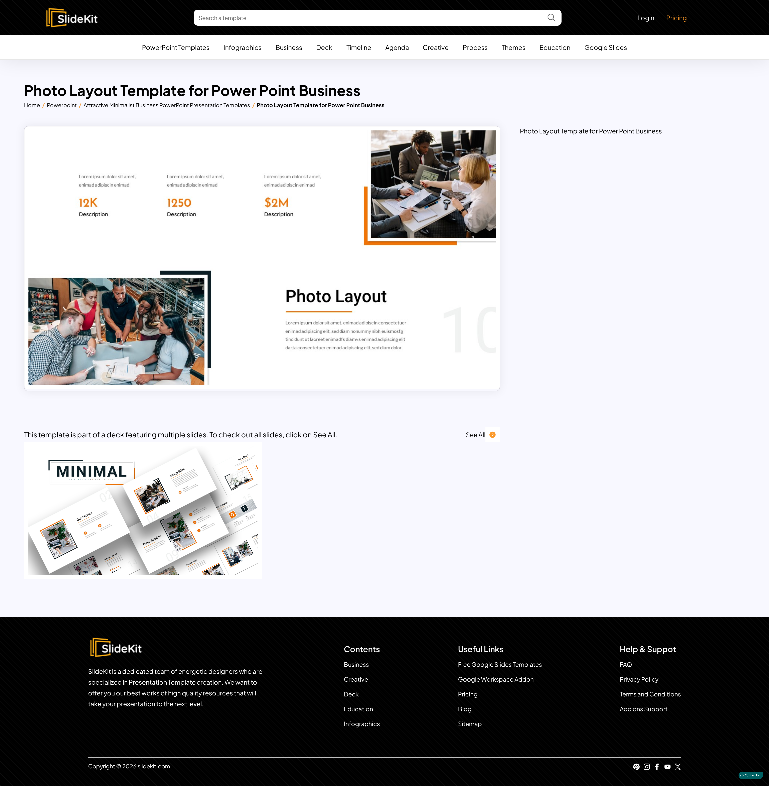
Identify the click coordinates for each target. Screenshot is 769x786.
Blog (465, 709)
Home (32, 105)
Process (475, 47)
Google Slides (605, 47)
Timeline (358, 47)
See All (475, 435)
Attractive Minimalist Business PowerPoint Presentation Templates (167, 105)
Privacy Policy (639, 679)
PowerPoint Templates (175, 47)
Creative (436, 47)
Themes (513, 47)
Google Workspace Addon (496, 679)
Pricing (676, 18)
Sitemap (470, 723)
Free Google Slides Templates (500, 664)
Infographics (242, 47)
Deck (324, 47)
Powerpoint (62, 105)
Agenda (397, 47)
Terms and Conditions (650, 694)
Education (555, 47)
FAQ (626, 664)
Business (289, 47)
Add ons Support (644, 709)
